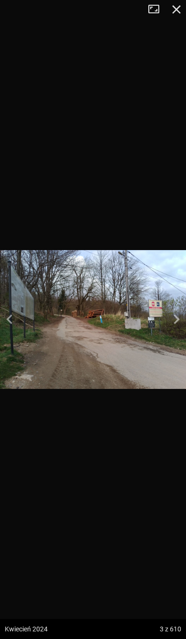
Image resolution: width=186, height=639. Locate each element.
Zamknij (176, 9)
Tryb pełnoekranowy (157, 9)
